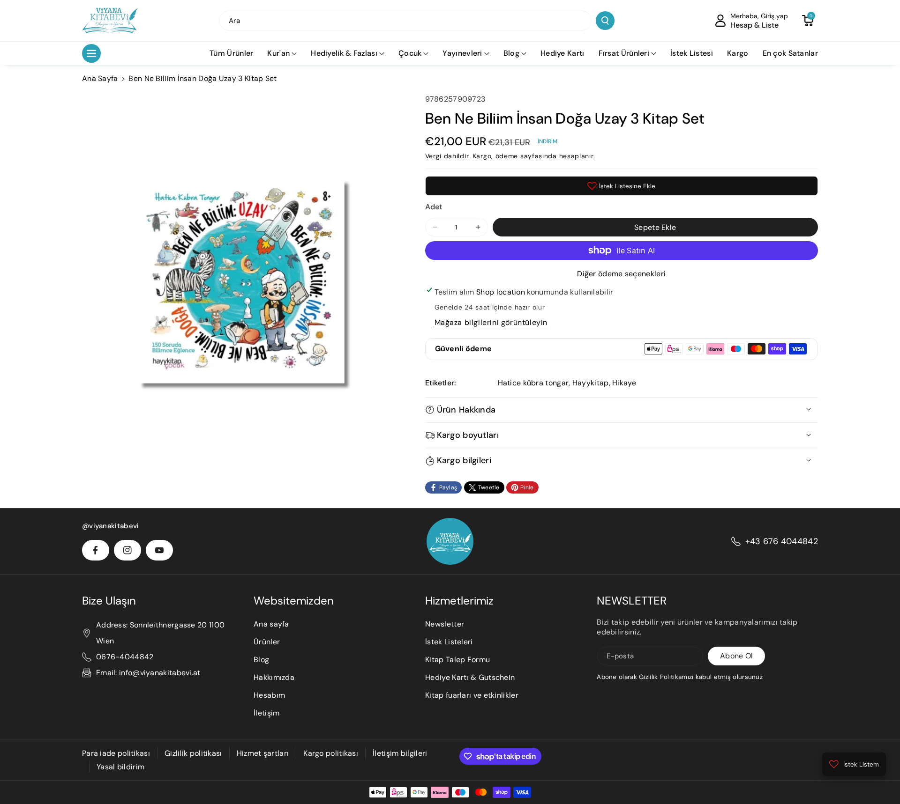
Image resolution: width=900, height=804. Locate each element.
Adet (434, 207)
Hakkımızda (274, 677)
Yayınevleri (462, 53)
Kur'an (278, 53)
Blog (511, 53)
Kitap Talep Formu (457, 659)
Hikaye (624, 383)
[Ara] (605, 20)
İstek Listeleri (449, 642)
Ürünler (267, 642)
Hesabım (269, 695)
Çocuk (410, 53)
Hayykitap (590, 383)
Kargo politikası (330, 753)
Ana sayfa (271, 624)
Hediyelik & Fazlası (344, 53)
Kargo (482, 156)
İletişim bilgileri (400, 753)
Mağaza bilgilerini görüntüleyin (491, 322)
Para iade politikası (116, 753)
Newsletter (444, 624)
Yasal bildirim (120, 767)
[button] (807, 20)
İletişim (266, 713)
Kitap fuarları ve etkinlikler (471, 695)
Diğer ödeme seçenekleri (621, 274)
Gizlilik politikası (193, 753)
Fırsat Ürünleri (624, 53)
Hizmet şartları (263, 753)
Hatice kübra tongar (533, 383)
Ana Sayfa (100, 78)
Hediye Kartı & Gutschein (470, 677)
